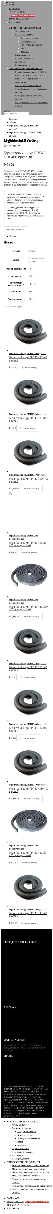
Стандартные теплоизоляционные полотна (32, 1186)
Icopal (23, 48)
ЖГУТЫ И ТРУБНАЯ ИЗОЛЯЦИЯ (25, 28)
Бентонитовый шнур (24, 35)
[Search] (30, 114)
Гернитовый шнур (22, 55)
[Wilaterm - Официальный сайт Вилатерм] (9, 3)
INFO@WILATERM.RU (19, 19)
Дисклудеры (20, 62)
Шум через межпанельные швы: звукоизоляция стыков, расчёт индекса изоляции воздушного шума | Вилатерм (27, 963)
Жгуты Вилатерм (22, 31)
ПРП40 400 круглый (36, 353)
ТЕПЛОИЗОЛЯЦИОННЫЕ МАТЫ (26, 68)
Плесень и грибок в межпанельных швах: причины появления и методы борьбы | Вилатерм (27, 998)
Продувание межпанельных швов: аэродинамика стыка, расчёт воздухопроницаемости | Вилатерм (25, 975)
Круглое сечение (28, 41)
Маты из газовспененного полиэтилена (30, 1172)
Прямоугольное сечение (31, 45)
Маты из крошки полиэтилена (28, 85)
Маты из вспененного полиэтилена (30, 75)
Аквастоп (25, 51)
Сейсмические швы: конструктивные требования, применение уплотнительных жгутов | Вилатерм (28, 951)
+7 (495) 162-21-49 (28, 1201)
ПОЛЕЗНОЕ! (14, 9)
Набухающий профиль (24, 58)
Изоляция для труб (23, 65)
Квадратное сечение (30, 38)
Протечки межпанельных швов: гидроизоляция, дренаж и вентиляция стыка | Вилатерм (29, 986)
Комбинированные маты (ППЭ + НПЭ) (31, 72)
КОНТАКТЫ (14, 22)
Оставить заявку (15, 229)
